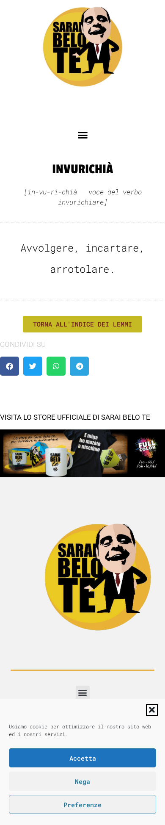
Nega (82, 781)
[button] (152, 710)
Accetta (82, 758)
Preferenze (82, 804)
